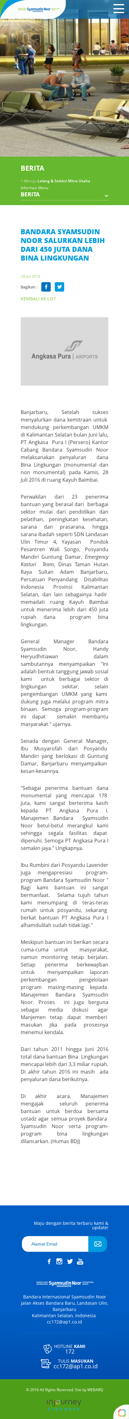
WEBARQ (95, 1389)
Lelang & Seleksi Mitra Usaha (55, 181)
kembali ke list (38, 299)
